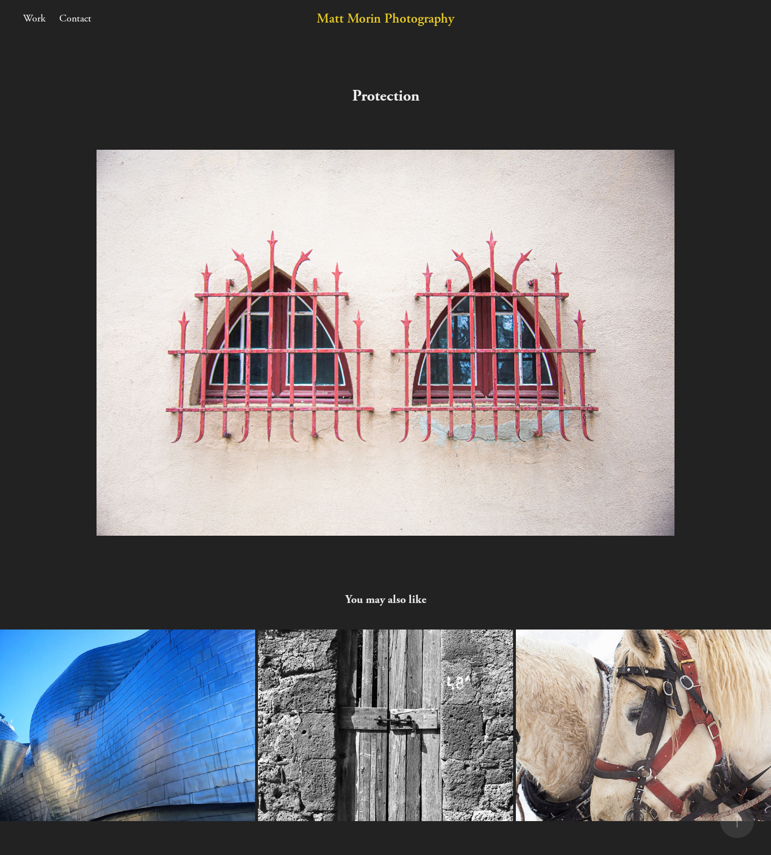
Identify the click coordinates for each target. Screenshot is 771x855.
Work (34, 18)
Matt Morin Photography (385, 19)
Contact (75, 18)
